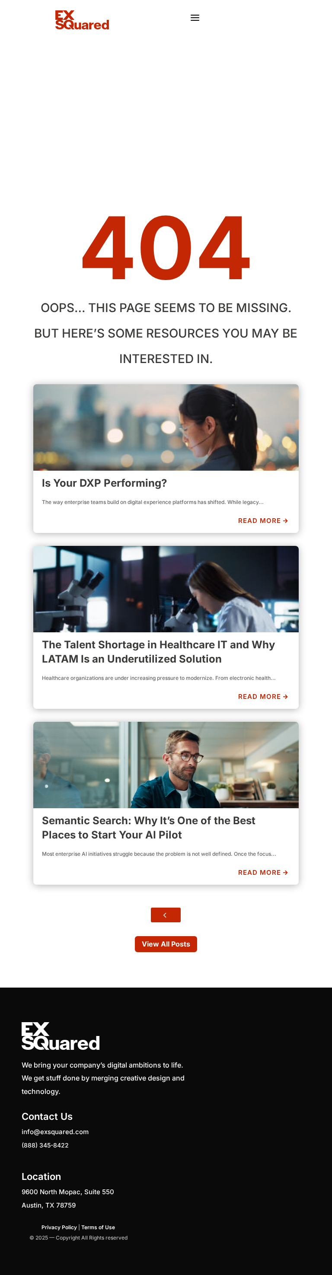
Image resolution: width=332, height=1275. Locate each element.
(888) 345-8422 (45, 1145)
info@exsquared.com (55, 1132)
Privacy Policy (59, 1227)
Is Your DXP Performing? (104, 483)
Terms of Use (98, 1227)
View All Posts (166, 944)
